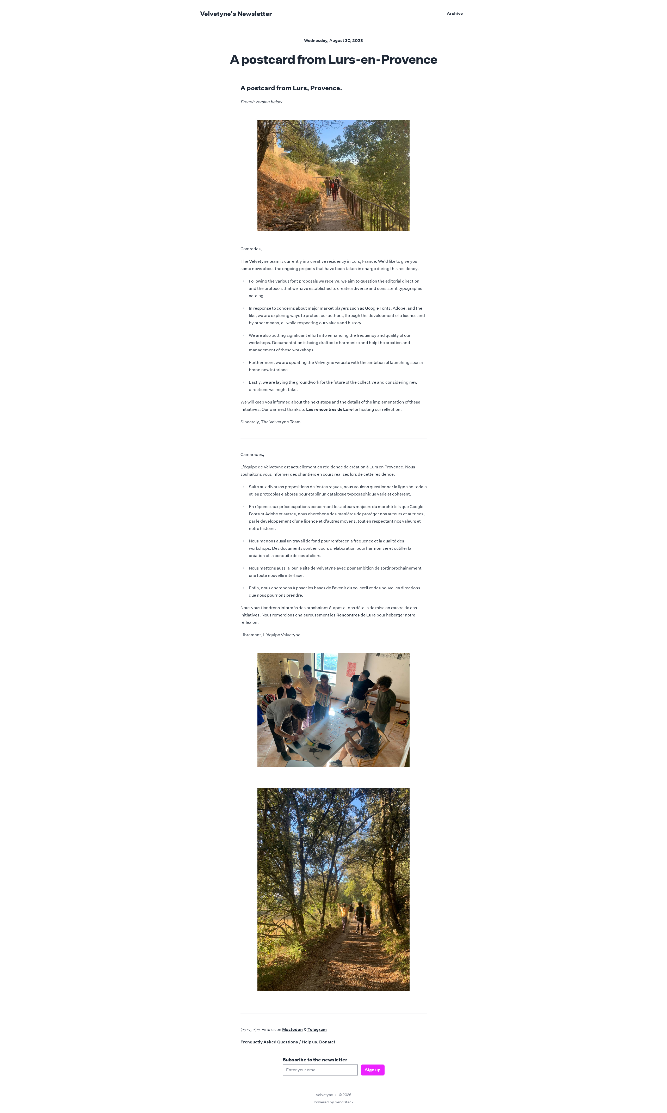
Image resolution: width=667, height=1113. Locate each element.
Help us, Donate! (318, 1041)
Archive (455, 13)
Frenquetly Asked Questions (269, 1041)
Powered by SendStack (334, 1102)
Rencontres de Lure (356, 615)
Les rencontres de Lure (329, 409)
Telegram (317, 1029)
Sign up (372, 1069)
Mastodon (292, 1029)
